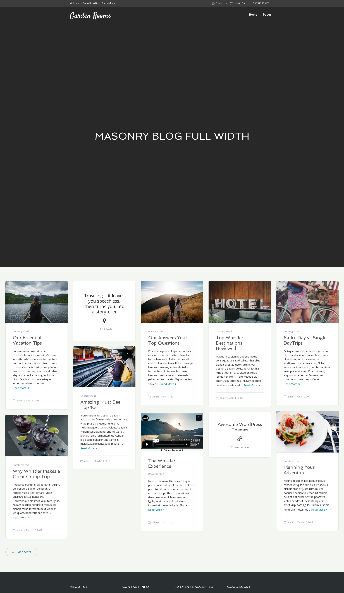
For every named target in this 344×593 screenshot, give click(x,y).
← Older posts (21, 552)
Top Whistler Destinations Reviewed (229, 343)
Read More (20, 388)
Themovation (240, 447)
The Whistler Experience (161, 463)
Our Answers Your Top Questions (167, 340)
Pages (267, 14)
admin (19, 400)
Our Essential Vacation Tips (27, 340)
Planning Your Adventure (299, 470)
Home (253, 14)
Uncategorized (21, 331)
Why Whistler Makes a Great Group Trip (36, 474)
